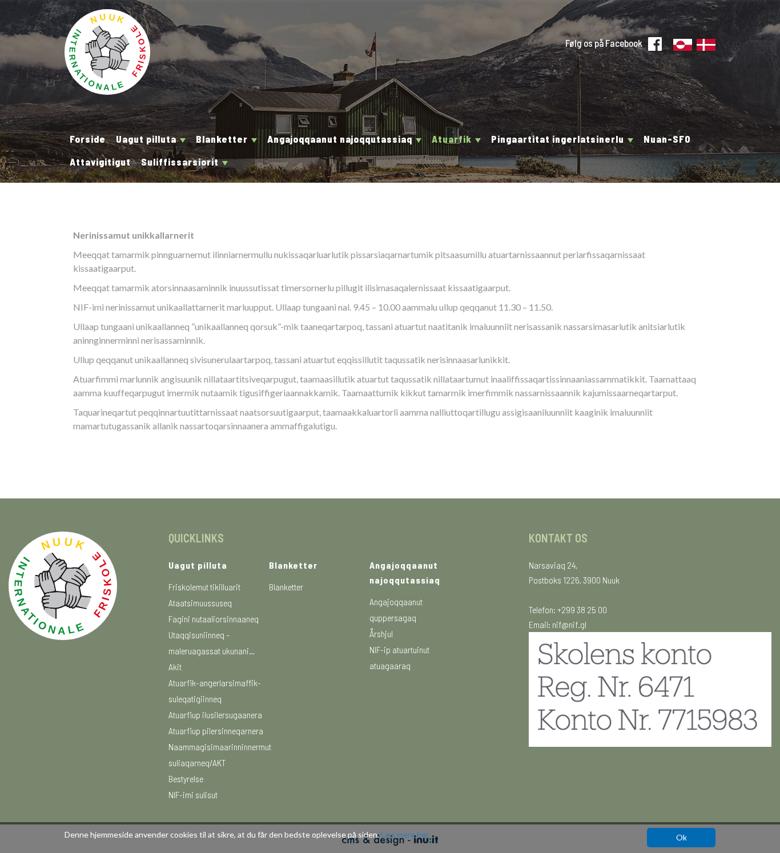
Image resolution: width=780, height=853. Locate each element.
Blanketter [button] (223, 138)
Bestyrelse (185, 778)
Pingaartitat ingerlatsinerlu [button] (558, 138)
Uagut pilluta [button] (147, 138)
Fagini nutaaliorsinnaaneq (213, 618)
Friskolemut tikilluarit (204, 586)
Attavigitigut (100, 161)
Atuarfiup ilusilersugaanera (215, 714)
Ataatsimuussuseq (200, 602)
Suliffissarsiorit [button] (181, 161)
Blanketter (286, 586)
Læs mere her (405, 834)
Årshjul (381, 633)
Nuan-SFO (667, 138)
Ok (681, 837)
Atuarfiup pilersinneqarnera (215, 730)
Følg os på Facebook (603, 43)
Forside (88, 138)
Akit (175, 666)
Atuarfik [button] (453, 138)
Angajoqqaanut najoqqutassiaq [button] (341, 138)
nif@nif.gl (569, 624)
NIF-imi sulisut (193, 794)
